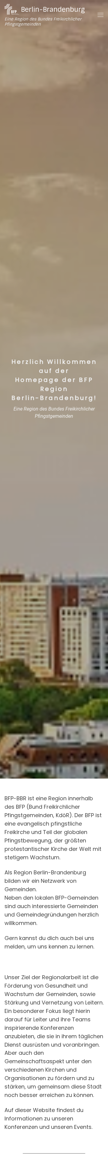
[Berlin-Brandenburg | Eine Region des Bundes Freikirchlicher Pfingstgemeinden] (11, 9)
